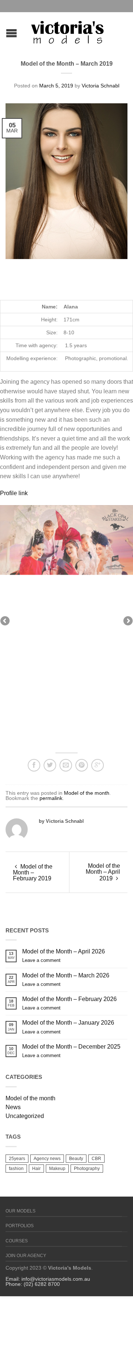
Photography (87, 1168)
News (13, 1107)
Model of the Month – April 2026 (63, 951)
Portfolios (20, 1226)
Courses (17, 1241)
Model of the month (86, 793)
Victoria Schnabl (100, 86)
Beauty (76, 1158)
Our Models (20, 1211)
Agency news (47, 1158)
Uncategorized (25, 1116)
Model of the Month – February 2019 (32, 872)
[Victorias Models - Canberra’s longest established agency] (68, 30)
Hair (36, 1168)
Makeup (57, 1168)
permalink (51, 798)
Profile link (14, 493)
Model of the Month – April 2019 (103, 872)
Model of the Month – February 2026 (69, 999)
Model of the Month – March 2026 (65, 975)
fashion (16, 1168)
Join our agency (26, 1255)
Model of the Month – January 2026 (68, 1022)
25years (17, 1158)
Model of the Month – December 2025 (71, 1046)
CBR (96, 1158)
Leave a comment (41, 960)
